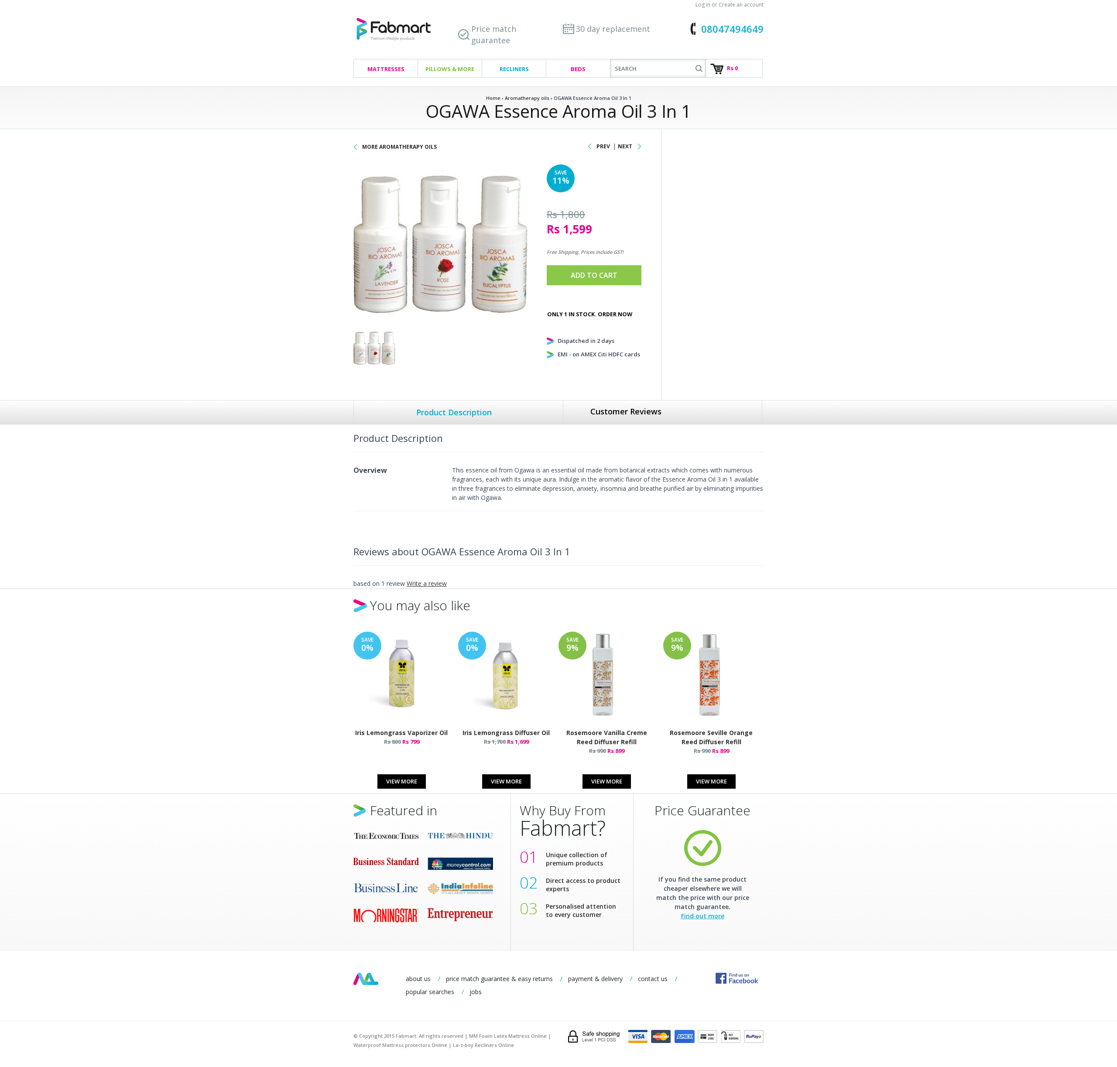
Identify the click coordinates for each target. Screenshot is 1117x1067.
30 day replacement (613, 29)
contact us (653, 979)
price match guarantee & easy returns (499, 979)
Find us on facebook (737, 978)
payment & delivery (595, 979)
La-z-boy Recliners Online (483, 1045)
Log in (703, 4)
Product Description (454, 412)
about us (418, 979)
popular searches (430, 992)
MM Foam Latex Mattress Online (508, 1036)
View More (401, 781)
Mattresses (385, 69)
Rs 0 (732, 68)
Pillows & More (449, 69)
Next (625, 146)
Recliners (514, 69)
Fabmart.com (393, 29)
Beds (578, 69)
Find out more (702, 916)
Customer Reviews (625, 411)
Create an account (741, 4)
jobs (475, 992)
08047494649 (732, 28)
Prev (603, 146)
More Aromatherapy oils (399, 146)
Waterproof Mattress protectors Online (400, 1045)
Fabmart (365, 979)
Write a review (427, 583)
